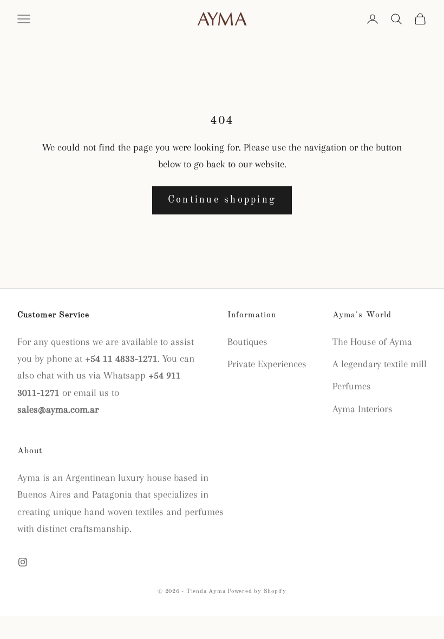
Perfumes (351, 386)
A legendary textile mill (379, 363)
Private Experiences (266, 363)
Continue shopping (222, 200)
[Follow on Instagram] (22, 562)
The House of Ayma (372, 341)
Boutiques (247, 341)
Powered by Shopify (256, 592)
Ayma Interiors (362, 408)
